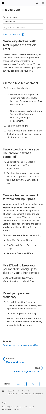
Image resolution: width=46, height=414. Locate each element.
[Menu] (43, 3)
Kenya (4, 403)
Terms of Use (6, 409)
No (33, 384)
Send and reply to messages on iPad (20, 345)
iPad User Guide (11, 9)
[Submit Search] (5, 27)
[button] (37, 3)
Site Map (16, 409)
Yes (18, 384)
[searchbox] (23, 28)
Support (11, 391)
